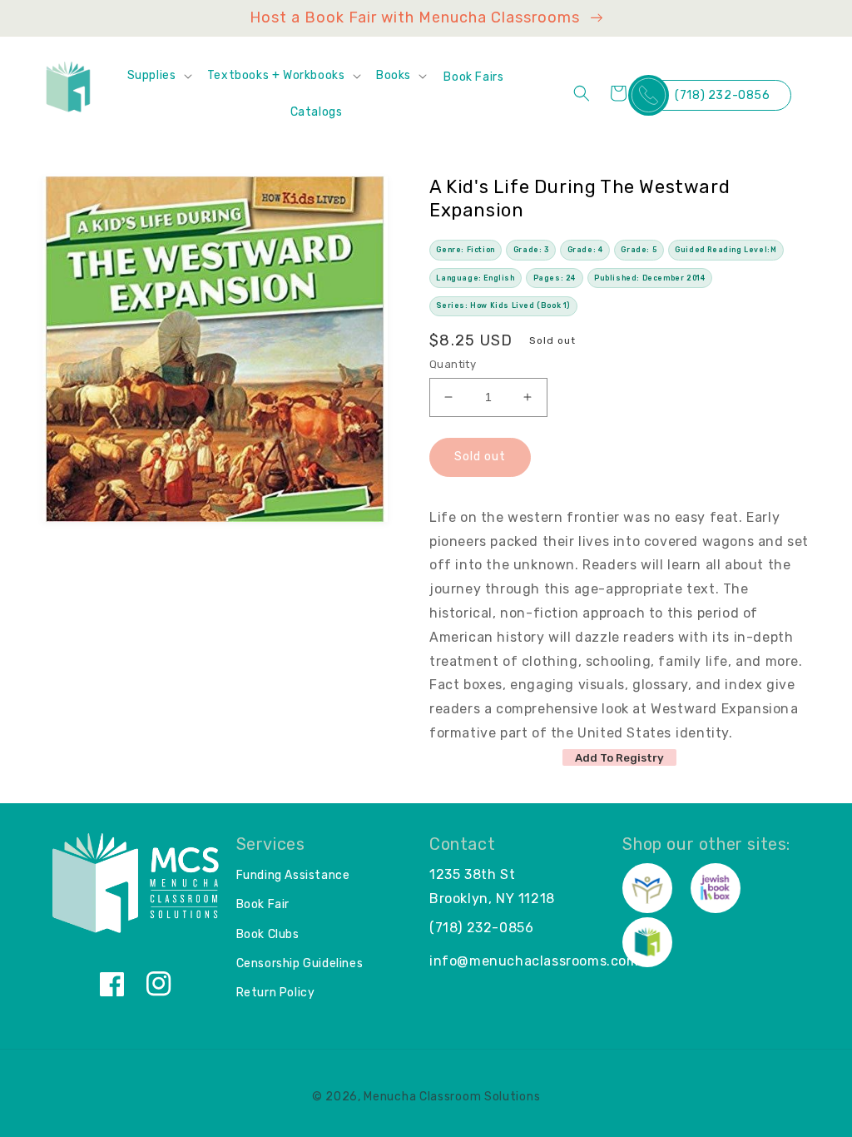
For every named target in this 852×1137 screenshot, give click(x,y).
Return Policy (275, 993)
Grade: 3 (531, 250)
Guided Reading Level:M (725, 250)
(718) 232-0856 (722, 95)
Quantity (452, 364)
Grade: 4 (585, 250)
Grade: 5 (638, 250)
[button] (159, 76)
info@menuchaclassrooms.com (534, 961)
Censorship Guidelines (300, 963)
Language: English (475, 278)
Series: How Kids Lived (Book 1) (503, 305)
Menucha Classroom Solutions (452, 1097)
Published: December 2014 (649, 278)
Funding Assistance (293, 875)
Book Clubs (268, 934)
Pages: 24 (554, 278)
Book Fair (263, 904)
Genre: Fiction (465, 250)
